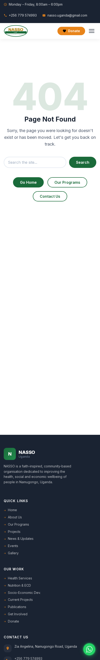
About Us (15, 517)
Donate (74, 31)
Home (12, 510)
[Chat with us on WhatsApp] (89, 649)
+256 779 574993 (23, 15)
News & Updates (20, 539)
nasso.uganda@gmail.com (67, 15)
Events (13, 546)
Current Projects (20, 600)
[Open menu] (91, 31)
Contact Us (50, 196)
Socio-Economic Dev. (24, 593)
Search (82, 162)
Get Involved (17, 614)
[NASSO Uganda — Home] (16, 31)
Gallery (13, 553)
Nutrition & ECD (19, 585)
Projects (14, 532)
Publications (17, 607)
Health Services (20, 578)
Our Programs (67, 182)
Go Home (28, 182)
